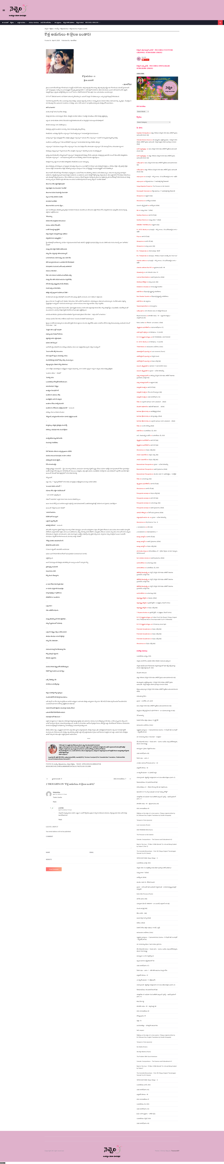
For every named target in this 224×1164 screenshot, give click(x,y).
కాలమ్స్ (56, 764)
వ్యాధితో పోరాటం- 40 (142, 1094)
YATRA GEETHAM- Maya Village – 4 (147, 1080)
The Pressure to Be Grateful (161, 186)
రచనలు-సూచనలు (34, 22)
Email (92, 852)
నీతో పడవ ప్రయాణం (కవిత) (155, 512)
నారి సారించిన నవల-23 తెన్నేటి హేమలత (156, 311)
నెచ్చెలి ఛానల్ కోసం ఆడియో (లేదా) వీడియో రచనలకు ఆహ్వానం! (154, 661)
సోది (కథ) (150, 527)
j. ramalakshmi (141, 527)
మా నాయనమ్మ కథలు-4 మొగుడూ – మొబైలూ (149, 737)
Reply (54, 802)
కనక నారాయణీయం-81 (143, 1099)
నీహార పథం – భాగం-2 (143, 758)
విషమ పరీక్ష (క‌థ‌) (156, 361)
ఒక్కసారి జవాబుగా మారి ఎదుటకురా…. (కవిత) (154, 402)
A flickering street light (159, 624)
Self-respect (140, 1030)
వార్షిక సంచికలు (21, 22)
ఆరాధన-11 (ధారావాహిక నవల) (158, 366)
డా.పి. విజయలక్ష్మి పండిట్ (143, 435)
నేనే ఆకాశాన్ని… (141, 715)
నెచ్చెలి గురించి (80, 22)
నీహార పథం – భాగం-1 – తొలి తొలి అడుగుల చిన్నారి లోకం (152, 970)
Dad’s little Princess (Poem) (145, 894)
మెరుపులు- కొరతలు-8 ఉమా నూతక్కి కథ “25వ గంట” (163, 256)
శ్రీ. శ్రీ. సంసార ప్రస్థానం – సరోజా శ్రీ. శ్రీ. (146, 1114)
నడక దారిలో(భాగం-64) (143, 1123)
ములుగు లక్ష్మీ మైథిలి (142, 205)
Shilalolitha (74, 766)
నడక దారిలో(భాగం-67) (143, 965)
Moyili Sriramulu (141, 315)
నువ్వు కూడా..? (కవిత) (147, 210)
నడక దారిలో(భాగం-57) (157, 327)
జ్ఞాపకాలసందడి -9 (57, 779)
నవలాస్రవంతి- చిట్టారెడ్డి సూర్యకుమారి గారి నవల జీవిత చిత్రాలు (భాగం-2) (156, 985)
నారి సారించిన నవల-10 (151, 272)
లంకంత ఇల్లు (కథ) (147, 479)
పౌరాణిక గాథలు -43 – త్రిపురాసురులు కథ (148, 803)
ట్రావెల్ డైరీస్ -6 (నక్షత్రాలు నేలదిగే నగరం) (159, 603)
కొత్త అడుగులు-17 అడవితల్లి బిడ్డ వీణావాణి (157, 181)
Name (48, 852)
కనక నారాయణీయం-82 (143, 1011)
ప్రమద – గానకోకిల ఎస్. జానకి (145, 701)
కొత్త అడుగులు (62, 764)
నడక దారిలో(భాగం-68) (143, 753)
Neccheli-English (91, 22)
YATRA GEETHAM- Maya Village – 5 (147, 858)
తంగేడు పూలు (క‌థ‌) (142, 899)
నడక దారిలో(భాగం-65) (143, 1109)
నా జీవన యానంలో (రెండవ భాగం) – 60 (147, 763)
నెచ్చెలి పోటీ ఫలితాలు (68, 22)
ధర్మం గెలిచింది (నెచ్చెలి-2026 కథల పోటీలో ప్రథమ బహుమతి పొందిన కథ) (156, 677)
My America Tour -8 (152, 522)
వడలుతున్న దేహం (141, 696)
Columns (93, 764)
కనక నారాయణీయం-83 (143, 808)
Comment (49, 836)
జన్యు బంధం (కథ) (150, 246)
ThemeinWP (175, 1151)
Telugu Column (85, 766)
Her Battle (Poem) (142, 1047)
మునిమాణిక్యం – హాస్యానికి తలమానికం (147, 1025)
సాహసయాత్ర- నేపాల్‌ (154, 251)
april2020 (85, 764)
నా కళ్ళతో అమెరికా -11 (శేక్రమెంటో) (146, 980)
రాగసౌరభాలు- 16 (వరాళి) (156, 332)
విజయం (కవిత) (152, 598)
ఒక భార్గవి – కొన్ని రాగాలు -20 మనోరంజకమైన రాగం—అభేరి (161, 176)
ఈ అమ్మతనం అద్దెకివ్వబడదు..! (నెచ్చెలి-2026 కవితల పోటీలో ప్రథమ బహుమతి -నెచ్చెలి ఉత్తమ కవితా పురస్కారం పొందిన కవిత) (157, 142)
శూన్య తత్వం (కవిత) (156, 416)
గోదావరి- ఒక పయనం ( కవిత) (155, 322)
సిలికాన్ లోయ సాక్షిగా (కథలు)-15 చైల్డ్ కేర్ (147, 720)
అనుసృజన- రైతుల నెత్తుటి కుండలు (146, 748)
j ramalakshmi (141, 532)
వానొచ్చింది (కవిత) (151, 200)
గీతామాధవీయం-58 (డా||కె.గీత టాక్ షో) (147, 989)
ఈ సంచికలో (5, 22)
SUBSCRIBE (141, 73)
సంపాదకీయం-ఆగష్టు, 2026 (144, 656)
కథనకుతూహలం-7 (152, 532)
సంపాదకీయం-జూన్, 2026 (144, 1085)
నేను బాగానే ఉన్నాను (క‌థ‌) (155, 392)
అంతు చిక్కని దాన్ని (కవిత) (144, 918)
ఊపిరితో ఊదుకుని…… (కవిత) (156, 406)
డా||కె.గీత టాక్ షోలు (46, 22)
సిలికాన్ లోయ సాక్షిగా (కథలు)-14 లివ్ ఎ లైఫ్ (148, 927)
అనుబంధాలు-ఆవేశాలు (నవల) (155, 346)
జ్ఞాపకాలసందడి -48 (159, 267)
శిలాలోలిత (73, 40)
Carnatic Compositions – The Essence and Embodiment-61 (154, 1061)
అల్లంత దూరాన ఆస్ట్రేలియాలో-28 (145, 961)
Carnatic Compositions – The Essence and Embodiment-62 (154, 839)
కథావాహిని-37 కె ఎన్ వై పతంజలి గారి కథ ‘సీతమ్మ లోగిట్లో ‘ (152, 792)
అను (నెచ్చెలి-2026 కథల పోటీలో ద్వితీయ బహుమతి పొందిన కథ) (154, 706)
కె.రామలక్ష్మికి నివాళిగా (156, 287)
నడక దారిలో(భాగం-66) (143, 1089)
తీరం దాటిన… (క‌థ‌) (142, 913)
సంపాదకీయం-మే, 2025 (150, 430)
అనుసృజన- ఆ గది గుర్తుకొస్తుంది (145, 956)
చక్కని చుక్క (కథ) (153, 455)
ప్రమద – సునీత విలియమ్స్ (157, 371)
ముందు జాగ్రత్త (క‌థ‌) (142, 908)
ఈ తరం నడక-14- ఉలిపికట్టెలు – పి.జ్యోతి (165, 474)
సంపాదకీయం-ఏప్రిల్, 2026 (144, 1118)
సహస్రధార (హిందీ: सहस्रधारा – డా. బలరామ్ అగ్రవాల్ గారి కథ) (153, 903)
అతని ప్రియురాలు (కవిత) (157, 277)
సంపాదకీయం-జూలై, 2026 (144, 863)
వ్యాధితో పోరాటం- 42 (142, 768)
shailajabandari (63, 766)
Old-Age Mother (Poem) (144, 1051)
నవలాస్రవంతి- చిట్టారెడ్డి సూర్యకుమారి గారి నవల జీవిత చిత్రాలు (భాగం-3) (156, 777)
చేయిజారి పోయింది (142, 672)
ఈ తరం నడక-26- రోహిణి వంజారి (146, 882)
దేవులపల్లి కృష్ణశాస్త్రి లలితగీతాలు (152, 291)
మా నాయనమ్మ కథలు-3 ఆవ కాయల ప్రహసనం (149, 944)
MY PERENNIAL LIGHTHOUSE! (161, 337)
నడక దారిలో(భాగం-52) (154, 397)
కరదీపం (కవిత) (141, 923)
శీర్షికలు (12, 22)
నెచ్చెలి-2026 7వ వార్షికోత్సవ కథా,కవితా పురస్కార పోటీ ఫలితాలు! (154, 868)
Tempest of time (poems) (144, 820)
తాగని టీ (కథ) (153, 215)
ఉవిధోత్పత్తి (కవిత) (156, 411)
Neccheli (54, 766)
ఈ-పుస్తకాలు (58, 22)
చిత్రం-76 (139, 1020)
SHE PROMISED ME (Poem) (145, 830)
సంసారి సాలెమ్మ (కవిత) (148, 426)
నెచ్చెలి (69, 764)
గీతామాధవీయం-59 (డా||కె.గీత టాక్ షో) (147, 782)
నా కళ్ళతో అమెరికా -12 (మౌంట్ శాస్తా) (147, 772)
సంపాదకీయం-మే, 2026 (143, 1104)
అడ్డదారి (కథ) (149, 196)
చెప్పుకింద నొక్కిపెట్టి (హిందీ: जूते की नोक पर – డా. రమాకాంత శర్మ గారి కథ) (156, 710)
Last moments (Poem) (158, 351)
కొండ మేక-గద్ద (140, 1001)
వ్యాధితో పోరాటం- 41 (142, 975)
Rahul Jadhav (141, 322)
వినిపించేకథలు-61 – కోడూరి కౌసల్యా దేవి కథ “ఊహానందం (152, 787)
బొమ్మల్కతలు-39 (141, 1016)
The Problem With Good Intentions (147, 1056)
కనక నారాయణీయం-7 (120, 779)
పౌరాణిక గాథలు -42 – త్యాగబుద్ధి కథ (146, 1006)
